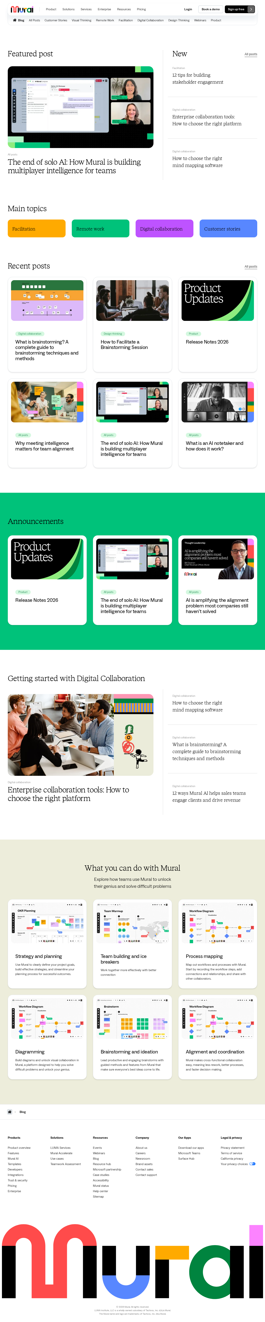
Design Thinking (179, 20)
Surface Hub (186, 1159)
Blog (96, 1159)
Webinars (200, 20)
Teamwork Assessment (65, 1164)
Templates (14, 1164)
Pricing (12, 1186)
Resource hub (102, 1164)
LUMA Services (60, 1148)
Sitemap (98, 1197)
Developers (15, 1169)
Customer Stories (56, 20)
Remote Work (105, 20)
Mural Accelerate (61, 1153)
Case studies (101, 1175)
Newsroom (143, 1159)
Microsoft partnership (107, 1169)
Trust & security (18, 1180)
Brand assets (144, 1164)
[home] (22, 9)
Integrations (15, 1175)
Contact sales (144, 1169)
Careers (140, 1153)
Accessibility (101, 1180)
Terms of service (231, 1153)
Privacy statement (232, 1148)
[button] (51, 9)
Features (13, 1153)
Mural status (101, 1186)
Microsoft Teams (189, 1153)
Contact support (146, 1175)
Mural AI (13, 1159)
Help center (100, 1191)
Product (216, 20)
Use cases (57, 1159)
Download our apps (191, 1148)
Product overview (19, 1148)
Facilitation (126, 20)
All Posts (34, 20)
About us (141, 1148)
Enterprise (14, 1191)
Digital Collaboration (151, 20)
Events (97, 1148)
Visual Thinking (81, 20)
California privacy (232, 1159)
